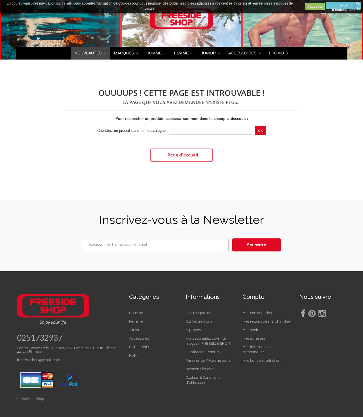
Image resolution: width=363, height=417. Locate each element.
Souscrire (256, 245)
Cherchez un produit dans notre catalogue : (132, 130)
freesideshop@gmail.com (38, 360)
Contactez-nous (199, 321)
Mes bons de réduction (261, 360)
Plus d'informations (343, 6)
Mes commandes (257, 313)
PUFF (134, 355)
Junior (134, 330)
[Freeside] (181, 23)
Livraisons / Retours (203, 352)
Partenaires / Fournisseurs (208, 360)
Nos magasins (198, 313)
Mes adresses (253, 338)
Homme (136, 313)
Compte (253, 296)
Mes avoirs (251, 330)
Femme (136, 321)
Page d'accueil (183, 155)
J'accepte (315, 7)
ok (260, 130)
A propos (193, 330)
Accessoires (139, 338)
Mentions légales (200, 369)
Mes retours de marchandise (266, 321)
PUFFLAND (139, 347)
